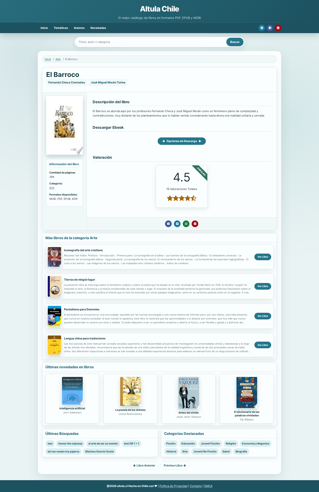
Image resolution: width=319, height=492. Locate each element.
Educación (188, 443)
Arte (58, 59)
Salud (226, 451)
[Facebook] (270, 28)
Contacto (196, 486)
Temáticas (61, 28)
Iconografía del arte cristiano (83, 250)
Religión (231, 443)
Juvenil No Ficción (205, 451)
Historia (171, 451)
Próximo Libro (173, 465)
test (50, 443)
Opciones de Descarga (182, 141)
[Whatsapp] (186, 223)
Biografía (241, 451)
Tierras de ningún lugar (79, 279)
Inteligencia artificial (72, 408)
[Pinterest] (278, 28)
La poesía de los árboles (130, 409)
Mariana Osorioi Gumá (99, 451)
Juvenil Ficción (210, 443)
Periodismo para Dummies (81, 309)
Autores (79, 28)
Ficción (171, 443)
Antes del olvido (189, 412)
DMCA (208, 486)
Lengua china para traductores (84, 338)
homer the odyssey (70, 443)
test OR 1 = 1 (131, 443)
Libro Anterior (146, 465)
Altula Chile (159, 8)
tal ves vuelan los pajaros (63, 451)
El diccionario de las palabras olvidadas (246, 413)
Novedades (98, 28)
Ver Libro (263, 256)
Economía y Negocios (255, 443)
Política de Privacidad (174, 486)
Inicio (44, 28)
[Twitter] (261, 28)
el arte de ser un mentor (103, 443)
